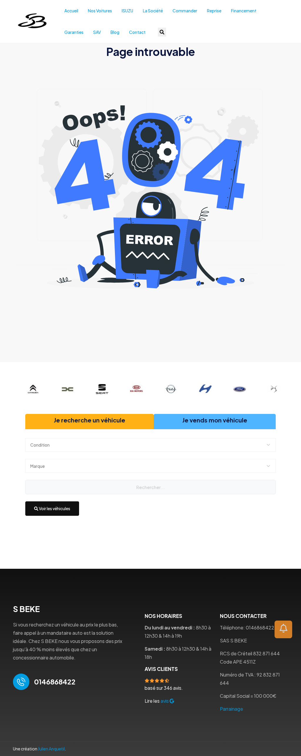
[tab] (89, 421)
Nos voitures (100, 10)
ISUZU (127, 10)
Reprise (214, 10)
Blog (115, 32)
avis (165, 701)
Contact (137, 32)
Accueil (71, 10)
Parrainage (231, 709)
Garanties (73, 32)
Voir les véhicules (54, 508)
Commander (185, 10)
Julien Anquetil (51, 748)
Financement (243, 10)
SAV (97, 32)
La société (153, 10)
